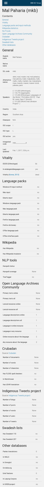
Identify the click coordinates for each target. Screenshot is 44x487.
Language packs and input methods (16, 25)
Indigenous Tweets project (13, 39)
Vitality (5, 22)
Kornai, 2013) (14, 175)
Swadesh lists (8, 42)
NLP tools (6, 31)
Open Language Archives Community (17, 34)
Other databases (9, 45)
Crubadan (6, 36)
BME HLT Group (36, 3)
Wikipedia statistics (10, 28)
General (5, 20)
